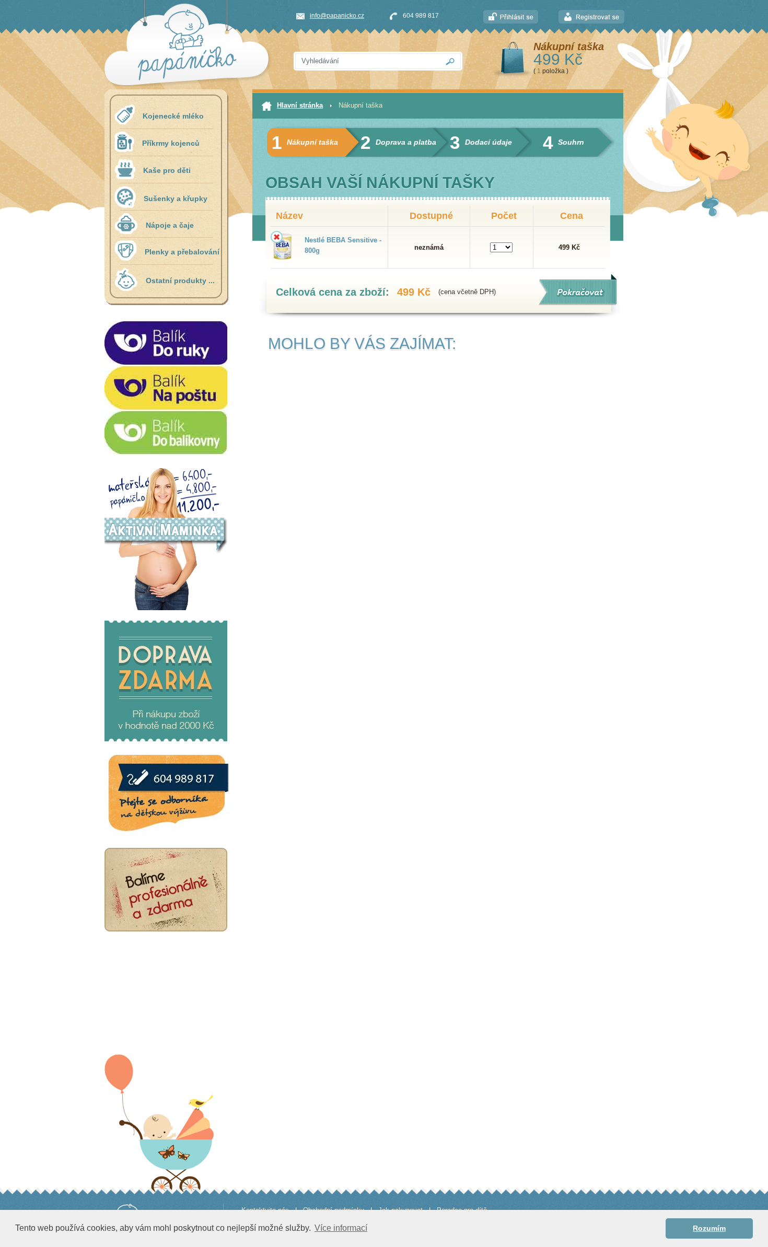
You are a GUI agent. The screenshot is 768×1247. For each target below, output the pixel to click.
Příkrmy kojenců (171, 143)
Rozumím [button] (709, 1228)
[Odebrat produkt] (277, 237)
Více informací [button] (341, 1227)
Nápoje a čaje (170, 225)
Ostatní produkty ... (180, 280)
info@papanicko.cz (337, 15)
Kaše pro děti (167, 170)
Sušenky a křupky (175, 198)
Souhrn (563, 142)
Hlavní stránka (300, 105)
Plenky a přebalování (182, 252)
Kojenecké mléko (173, 116)
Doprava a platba (398, 142)
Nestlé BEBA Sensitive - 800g (343, 245)
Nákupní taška (568, 46)
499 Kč (558, 59)
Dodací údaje (481, 142)
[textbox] (366, 61)
